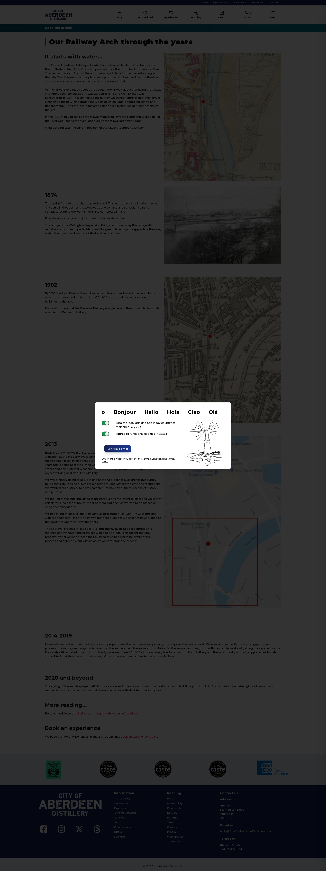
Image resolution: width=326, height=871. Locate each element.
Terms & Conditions (152, 458)
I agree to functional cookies (141, 433)
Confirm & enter (117, 448)
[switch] (105, 423)
